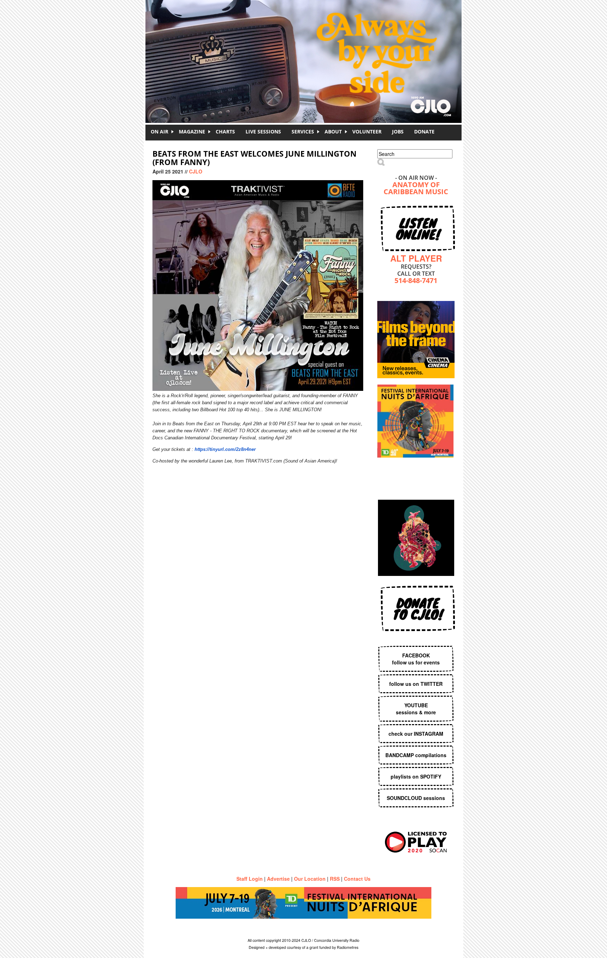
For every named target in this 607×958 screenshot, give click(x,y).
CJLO (195, 171)
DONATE (424, 131)
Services (303, 131)
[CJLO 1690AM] (305, 49)
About (333, 131)
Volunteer (366, 131)
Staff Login (249, 878)
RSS (335, 878)
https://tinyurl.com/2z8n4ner (225, 449)
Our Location (310, 878)
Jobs (398, 131)
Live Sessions (263, 131)
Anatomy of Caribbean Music (416, 188)
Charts (225, 131)
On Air (159, 131)
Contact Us (357, 878)
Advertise (278, 878)
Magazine (192, 131)
